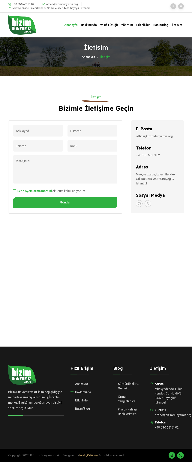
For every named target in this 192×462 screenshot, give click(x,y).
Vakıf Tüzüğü (109, 25)
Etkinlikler (143, 25)
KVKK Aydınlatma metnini (34, 191)
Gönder (65, 202)
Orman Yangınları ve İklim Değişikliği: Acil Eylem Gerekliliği (128, 399)
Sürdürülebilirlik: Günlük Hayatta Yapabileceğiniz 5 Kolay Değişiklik (128, 386)
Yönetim (127, 25)
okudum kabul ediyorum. (51, 191)
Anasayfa (71, 25)
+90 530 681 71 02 (23, 4)
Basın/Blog (161, 25)
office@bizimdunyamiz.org (62, 4)
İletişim (177, 25)
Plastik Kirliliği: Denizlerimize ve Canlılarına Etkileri (127, 412)
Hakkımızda (89, 25)
